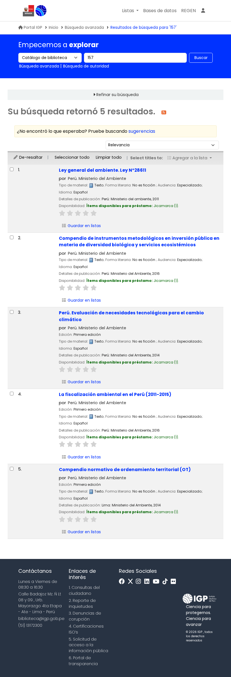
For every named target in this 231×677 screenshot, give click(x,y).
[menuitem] (188, 11)
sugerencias (141, 131)
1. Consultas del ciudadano (84, 590)
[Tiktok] (166, 582)
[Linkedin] (148, 582)
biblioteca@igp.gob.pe (41, 618)
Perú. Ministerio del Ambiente (97, 178)
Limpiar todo (109, 157)
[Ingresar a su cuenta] (203, 11)
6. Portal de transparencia (83, 661)
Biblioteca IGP (41, 10)
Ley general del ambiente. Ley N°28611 (102, 170)
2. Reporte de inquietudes (82, 603)
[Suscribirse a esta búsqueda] (163, 112)
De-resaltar (30, 157)
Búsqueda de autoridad (86, 66)
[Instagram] (140, 582)
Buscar (201, 57)
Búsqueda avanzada (84, 27)
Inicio (53, 27)
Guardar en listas (83, 225)
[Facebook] (123, 582)
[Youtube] (157, 582)
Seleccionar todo (72, 157)
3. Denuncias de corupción (85, 616)
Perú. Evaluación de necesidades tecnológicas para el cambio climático (131, 316)
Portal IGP (33, 27)
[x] (132, 582)
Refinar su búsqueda (117, 94)
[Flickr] (175, 582)
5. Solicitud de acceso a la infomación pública (88, 645)
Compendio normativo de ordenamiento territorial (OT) (125, 470)
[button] (130, 11)
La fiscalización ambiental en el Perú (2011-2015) (115, 394)
